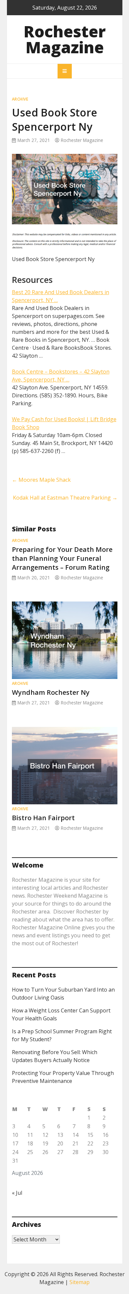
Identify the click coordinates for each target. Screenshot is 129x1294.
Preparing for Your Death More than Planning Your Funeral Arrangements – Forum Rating (62, 558)
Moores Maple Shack (41, 479)
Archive (20, 99)
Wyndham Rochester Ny (51, 692)
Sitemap (79, 1282)
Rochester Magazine (64, 39)
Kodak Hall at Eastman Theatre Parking (65, 497)
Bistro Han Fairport (43, 817)
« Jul (17, 1192)
